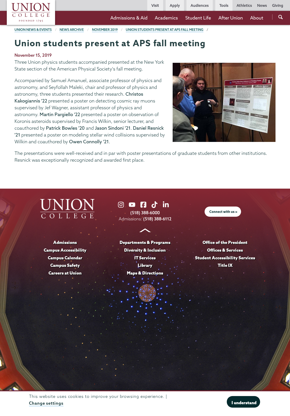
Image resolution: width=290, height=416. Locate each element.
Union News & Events (33, 30)
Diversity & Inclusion (145, 250)
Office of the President (225, 242)
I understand (244, 402)
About (256, 18)
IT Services (145, 257)
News (262, 5)
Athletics (244, 5)
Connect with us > (223, 212)
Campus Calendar (65, 257)
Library (145, 265)
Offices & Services (225, 250)
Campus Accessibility (65, 250)
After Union (230, 18)
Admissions (65, 242)
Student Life (198, 18)
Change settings (46, 403)
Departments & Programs (145, 242)
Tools (223, 5)
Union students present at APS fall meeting (164, 30)
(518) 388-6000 (145, 212)
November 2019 (105, 30)
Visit (155, 5)
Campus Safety (65, 265)
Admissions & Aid (128, 18)
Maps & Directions (145, 273)
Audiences (200, 5)
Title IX (225, 265)
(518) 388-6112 (157, 218)
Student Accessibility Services (225, 257)
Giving (277, 5)
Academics (166, 18)
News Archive (72, 30)
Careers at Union (65, 273)
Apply (175, 5)
